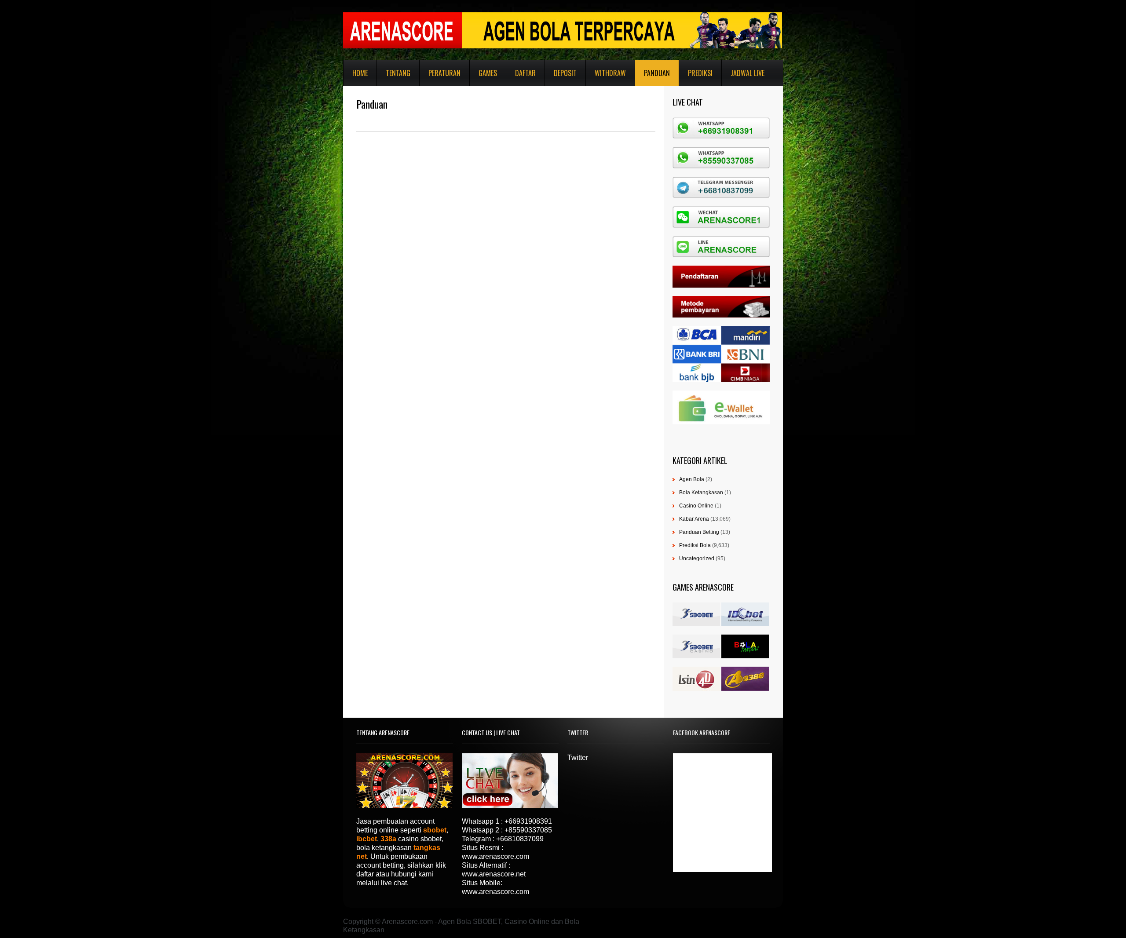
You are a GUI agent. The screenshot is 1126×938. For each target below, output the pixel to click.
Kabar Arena (694, 519)
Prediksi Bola (695, 545)
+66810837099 (520, 839)
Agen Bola (691, 479)
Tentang (398, 73)
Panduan (657, 73)
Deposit (565, 73)
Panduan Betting (699, 532)
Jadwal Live (747, 73)
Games (488, 73)
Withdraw (610, 73)
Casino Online (696, 506)
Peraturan (444, 73)
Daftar (525, 73)
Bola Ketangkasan (701, 492)
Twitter (577, 757)
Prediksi (700, 73)
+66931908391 (528, 821)
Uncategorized (696, 558)
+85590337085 (528, 830)
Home (360, 73)
